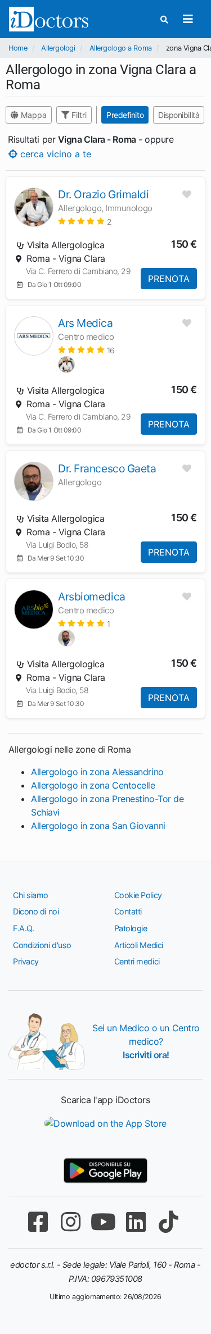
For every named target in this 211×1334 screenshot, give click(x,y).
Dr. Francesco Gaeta (107, 468)
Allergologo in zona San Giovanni (98, 825)
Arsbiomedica (91, 596)
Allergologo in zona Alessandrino (97, 771)
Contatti (128, 911)
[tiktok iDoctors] (169, 1222)
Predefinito (124, 115)
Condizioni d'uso (42, 945)
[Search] (164, 19)
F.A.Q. (23, 928)
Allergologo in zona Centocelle (93, 785)
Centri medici (137, 961)
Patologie (130, 928)
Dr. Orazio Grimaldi (103, 194)
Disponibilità (178, 115)
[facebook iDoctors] (38, 1222)
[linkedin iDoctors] (136, 1222)
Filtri (78, 115)
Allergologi (58, 48)
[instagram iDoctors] (71, 1222)
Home (17, 48)
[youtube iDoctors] (103, 1222)
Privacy (26, 961)
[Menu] (187, 19)
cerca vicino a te (54, 154)
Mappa (33, 115)
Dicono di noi (36, 911)
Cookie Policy (138, 895)
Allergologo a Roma (120, 48)
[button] (84, 221)
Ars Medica (85, 323)
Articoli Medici (138, 945)
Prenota (169, 278)
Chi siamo (30, 895)
